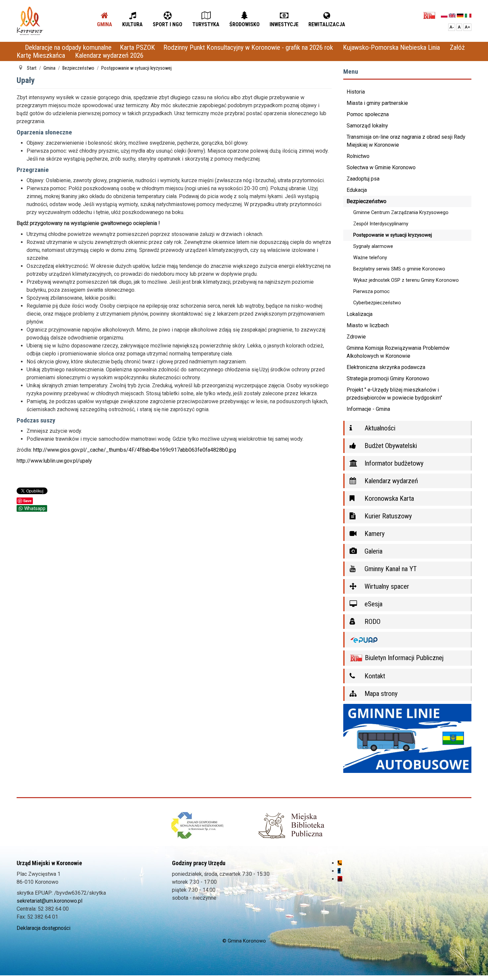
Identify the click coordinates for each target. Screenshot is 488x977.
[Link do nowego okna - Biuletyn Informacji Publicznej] (431, 15)
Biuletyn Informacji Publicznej (403, 658)
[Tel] (340, 863)
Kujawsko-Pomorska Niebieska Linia (392, 47)
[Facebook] (339, 871)
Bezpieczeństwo (366, 201)
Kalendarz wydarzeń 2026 (109, 55)
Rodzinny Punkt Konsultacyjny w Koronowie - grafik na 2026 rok (249, 47)
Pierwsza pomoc (371, 291)
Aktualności (379, 428)
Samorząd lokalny (367, 125)
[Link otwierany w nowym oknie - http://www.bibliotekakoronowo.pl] (291, 825)
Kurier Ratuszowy (387, 516)
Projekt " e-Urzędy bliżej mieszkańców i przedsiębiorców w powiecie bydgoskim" (394, 394)
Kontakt (374, 676)
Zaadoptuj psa (363, 179)
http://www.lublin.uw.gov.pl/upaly (54, 461)
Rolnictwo (358, 156)
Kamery (374, 534)
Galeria (372, 551)
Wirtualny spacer (386, 586)
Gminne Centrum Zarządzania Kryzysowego (400, 212)
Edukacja (357, 190)
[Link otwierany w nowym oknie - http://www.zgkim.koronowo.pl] (197, 825)
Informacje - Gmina (368, 409)
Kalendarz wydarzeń (390, 481)
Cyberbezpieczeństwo (377, 303)
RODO (371, 622)
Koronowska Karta (388, 498)
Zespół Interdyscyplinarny (380, 224)
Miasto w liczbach (368, 325)
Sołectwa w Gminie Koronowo (381, 167)
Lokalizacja (359, 314)
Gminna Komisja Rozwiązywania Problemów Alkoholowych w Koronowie (398, 352)
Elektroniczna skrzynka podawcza (386, 367)
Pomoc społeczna (368, 114)
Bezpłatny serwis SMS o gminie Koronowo (399, 269)
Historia (356, 92)
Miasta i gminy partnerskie (377, 103)
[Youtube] (340, 879)
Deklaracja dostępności (43, 928)
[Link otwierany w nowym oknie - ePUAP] (407, 639)
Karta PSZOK (137, 47)
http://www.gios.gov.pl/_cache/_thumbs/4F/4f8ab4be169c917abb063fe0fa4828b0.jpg (134, 450)
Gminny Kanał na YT (390, 569)
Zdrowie (356, 337)
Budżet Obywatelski (390, 446)
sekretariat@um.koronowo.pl (49, 901)
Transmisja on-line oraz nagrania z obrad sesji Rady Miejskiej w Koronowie (406, 141)
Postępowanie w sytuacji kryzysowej (392, 235)
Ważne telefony (370, 258)
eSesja (372, 604)
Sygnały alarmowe (373, 246)
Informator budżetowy (393, 463)
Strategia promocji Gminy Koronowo (388, 378)
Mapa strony (380, 694)
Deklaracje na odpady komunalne (68, 47)
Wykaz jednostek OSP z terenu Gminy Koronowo (406, 280)
